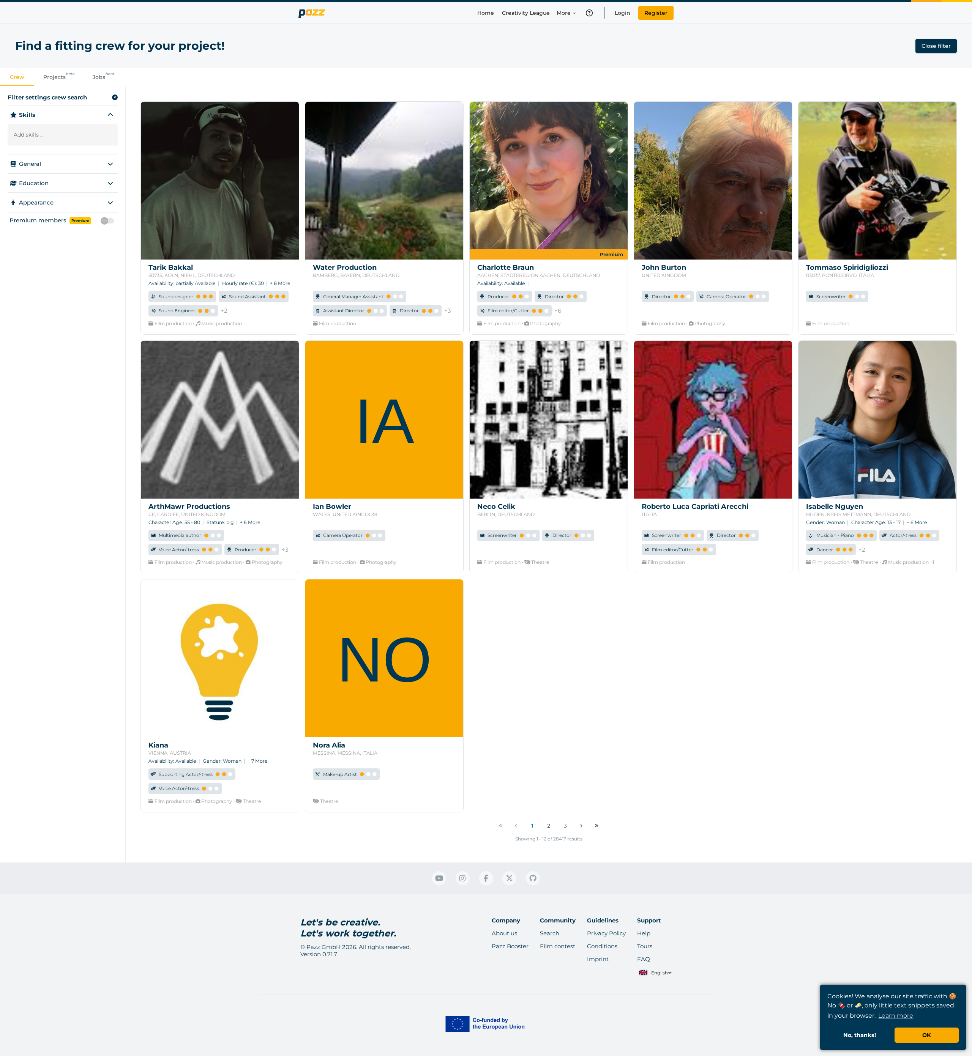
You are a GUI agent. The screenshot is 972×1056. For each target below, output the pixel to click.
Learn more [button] (895, 1015)
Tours (644, 946)
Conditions (602, 946)
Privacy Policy (606, 933)
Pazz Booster (510, 946)
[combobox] (654, 972)
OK (926, 1035)
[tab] (17, 77)
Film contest (557, 946)
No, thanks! (859, 1035)
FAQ (643, 959)
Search (549, 933)
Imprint (598, 959)
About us (504, 933)
